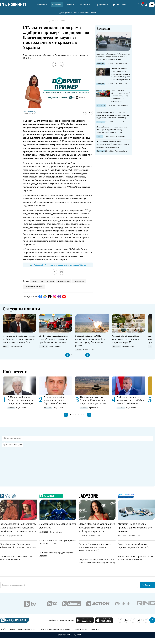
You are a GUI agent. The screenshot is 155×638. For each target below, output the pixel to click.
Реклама (11, 629)
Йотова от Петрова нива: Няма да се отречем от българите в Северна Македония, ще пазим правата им (120, 74)
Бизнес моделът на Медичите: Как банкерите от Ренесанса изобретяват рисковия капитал (18, 527)
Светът (70, 4)
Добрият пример (79, 281)
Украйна (34, 281)
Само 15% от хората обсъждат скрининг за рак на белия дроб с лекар (134, 546)
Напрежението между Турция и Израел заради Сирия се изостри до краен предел (93, 400)
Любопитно (85, 4)
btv (42, 281)
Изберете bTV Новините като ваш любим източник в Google (60, 265)
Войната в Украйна (81, 12)
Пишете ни (95, 629)
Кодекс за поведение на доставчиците (55, 629)
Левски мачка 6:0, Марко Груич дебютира (57, 525)
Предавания (102, 4)
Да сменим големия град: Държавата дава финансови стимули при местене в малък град (112, 144)
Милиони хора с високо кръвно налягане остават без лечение (135, 527)
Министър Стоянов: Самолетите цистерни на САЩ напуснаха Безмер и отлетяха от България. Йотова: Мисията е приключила (20, 400)
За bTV (3, 629)
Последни (42, 4)
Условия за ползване (81, 629)
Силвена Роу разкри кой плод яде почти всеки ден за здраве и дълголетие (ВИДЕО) (95, 547)
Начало (53, 21)
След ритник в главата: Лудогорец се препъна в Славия (57, 542)
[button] (67, 355)
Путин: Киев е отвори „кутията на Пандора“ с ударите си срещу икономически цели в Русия (111, 129)
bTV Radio (50, 281)
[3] (142, 5)
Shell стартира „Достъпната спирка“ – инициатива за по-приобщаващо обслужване (120, 95)
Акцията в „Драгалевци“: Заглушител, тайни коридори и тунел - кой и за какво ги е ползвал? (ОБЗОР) (113, 57)
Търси (147, 585)
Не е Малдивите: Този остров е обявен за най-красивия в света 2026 (18, 546)
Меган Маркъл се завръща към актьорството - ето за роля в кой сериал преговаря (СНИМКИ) (97, 527)
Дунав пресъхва (65, 12)
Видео (93, 12)
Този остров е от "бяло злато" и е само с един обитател (16, 558)
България (57, 4)
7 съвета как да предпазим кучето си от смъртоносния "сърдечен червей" (126, 339)
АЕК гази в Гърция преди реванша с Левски (56, 554)
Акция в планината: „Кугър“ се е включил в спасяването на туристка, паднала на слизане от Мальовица (112, 115)
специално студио (64, 281)
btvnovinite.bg (29, 111)
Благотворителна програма (34, 287)
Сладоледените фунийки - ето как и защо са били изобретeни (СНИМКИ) (97, 561)
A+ (90, 112)
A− (84, 112)
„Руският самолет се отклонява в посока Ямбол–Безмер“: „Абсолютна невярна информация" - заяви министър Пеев (131, 400)
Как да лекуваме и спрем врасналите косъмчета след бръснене (136, 558)
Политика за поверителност (28, 629)
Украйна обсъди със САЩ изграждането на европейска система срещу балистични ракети (90, 340)
